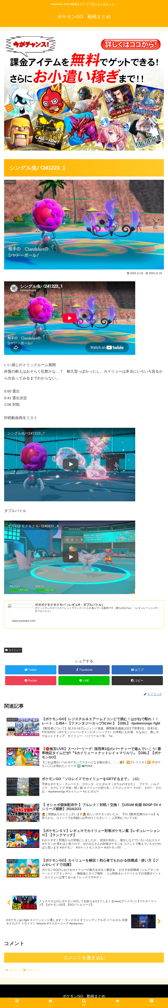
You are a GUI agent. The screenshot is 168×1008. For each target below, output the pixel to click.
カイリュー (15, 650)
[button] (155, 593)
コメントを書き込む (84, 957)
